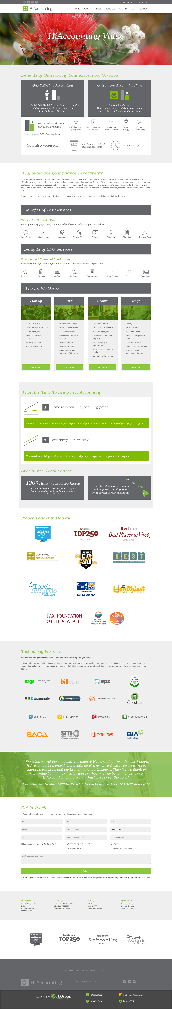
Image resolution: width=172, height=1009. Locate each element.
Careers (123, 9)
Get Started (36, 367)
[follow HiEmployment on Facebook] (125, 981)
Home (77, 9)
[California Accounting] (28, 2)
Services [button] (97, 9)
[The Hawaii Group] (24, 2)
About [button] (86, 9)
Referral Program (86, 970)
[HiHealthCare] (32, 2)
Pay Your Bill (141, 2)
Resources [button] (110, 9)
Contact (143, 9)
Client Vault (126, 2)
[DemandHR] (36, 2)
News (133, 9)
